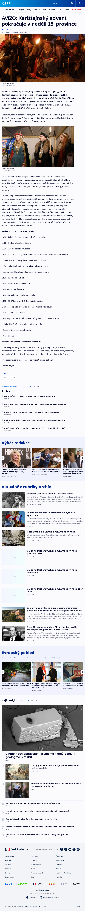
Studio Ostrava (36, 865)
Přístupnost (43, 906)
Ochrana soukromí (31, 906)
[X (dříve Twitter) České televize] (74, 849)
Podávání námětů (37, 873)
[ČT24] (6, 3)
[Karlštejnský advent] (42, 58)
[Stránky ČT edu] (76, 883)
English (20, 906)
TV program (9, 856)
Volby (29, 10)
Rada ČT (8, 869)
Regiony (52, 10)
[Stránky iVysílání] (38, 883)
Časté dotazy (9, 877)
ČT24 (13, 378)
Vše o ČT (33, 877)
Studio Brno (60, 860)
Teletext (8, 865)
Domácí (37, 10)
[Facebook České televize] (65, 849)
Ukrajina (21, 10)
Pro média (34, 856)
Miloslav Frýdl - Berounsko (10, 30)
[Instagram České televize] (61, 849)
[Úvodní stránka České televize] (16, 849)
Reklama (8, 860)
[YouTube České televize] (70, 849)
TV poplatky (35, 860)
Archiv (5, 378)
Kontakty (59, 877)
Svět (44, 10)
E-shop (7, 873)
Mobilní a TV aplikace (63, 873)
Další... (60, 10)
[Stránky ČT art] (64, 883)
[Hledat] (72, 3)
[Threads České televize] (78, 849)
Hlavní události (9, 10)
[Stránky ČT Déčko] (52, 883)
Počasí (33, 869)
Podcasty (59, 865)
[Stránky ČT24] (8, 883)
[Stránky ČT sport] (22, 883)
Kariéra (58, 869)
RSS (78, 906)
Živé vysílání (60, 856)
